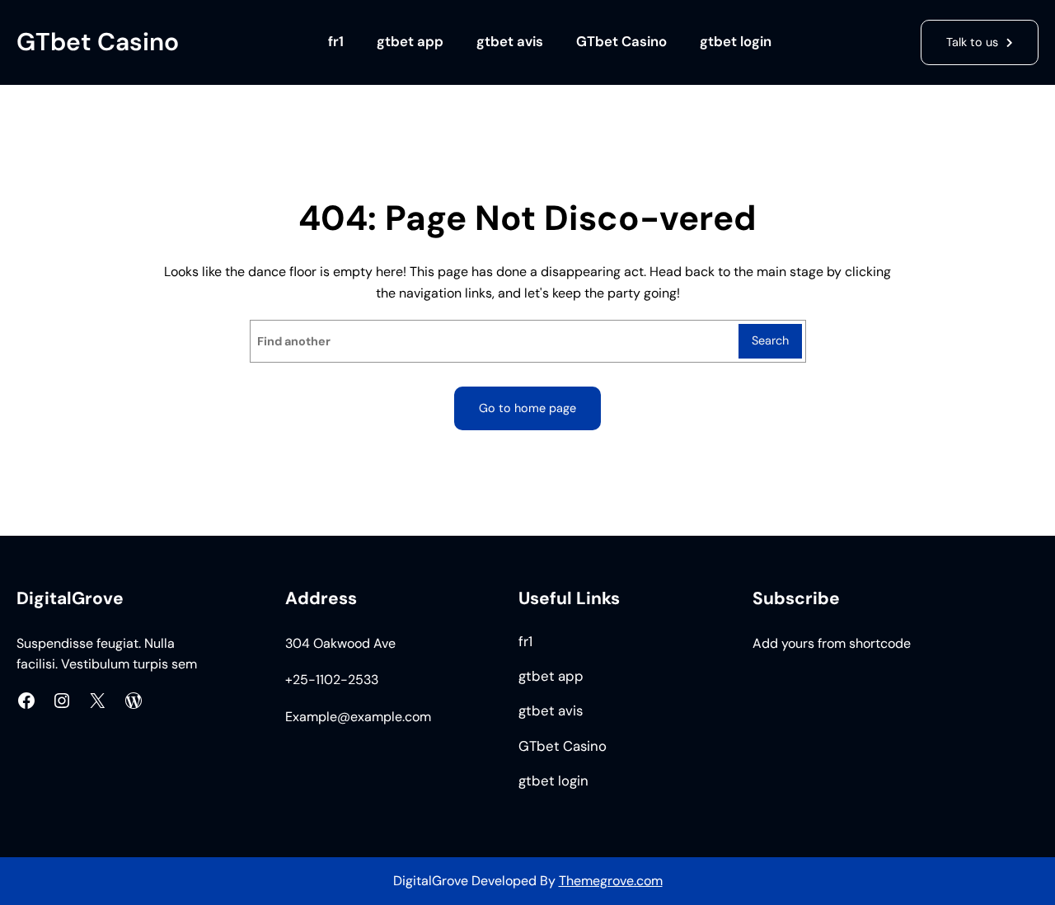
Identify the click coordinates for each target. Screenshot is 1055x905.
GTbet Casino (97, 42)
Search (770, 340)
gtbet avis (509, 41)
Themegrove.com (611, 880)
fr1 (336, 41)
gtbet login (735, 41)
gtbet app (410, 41)
